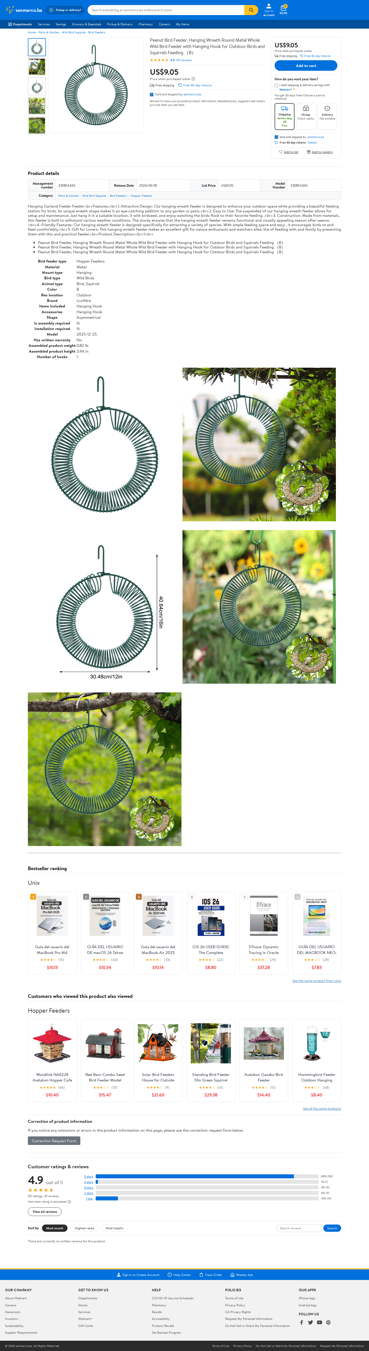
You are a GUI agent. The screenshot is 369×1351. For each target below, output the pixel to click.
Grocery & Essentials (86, 24)
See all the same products (322, 1108)
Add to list (291, 152)
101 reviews (184, 60)
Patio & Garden (49, 32)
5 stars (88, 1176)
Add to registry (322, 152)
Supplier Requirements (21, 1332)
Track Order (213, 1274)
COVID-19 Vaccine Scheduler (173, 1298)
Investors (11, 1318)
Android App (308, 1305)
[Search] (251, 10)
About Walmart (16, 1298)
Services (44, 24)
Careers (164, 24)
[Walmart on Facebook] (301, 1323)
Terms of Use (234, 1298)
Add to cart (306, 65)
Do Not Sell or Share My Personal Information (257, 1325)
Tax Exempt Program (166, 1332)
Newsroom (12, 1312)
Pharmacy (146, 24)
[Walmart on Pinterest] (328, 1323)
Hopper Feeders (141, 196)
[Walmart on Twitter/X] (310, 1323)
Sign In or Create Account (140, 1274)
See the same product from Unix (316, 980)
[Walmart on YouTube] (319, 1323)
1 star (89, 1198)
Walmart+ (85, 1318)
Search (332, 1228)
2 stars (88, 1193)
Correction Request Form (54, 1140)
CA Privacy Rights (238, 1312)
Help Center (182, 1274)
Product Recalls (163, 1325)
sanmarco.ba (192, 94)
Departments (22, 24)
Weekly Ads (244, 1274)
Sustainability (14, 1325)
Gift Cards (85, 1325)
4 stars (88, 1182)
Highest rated (84, 1228)
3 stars (88, 1187)
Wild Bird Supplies (74, 32)
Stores (82, 1305)
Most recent (54, 1228)
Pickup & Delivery (120, 24)
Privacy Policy (235, 1305)
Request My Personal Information (248, 1318)
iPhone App (307, 1298)
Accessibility (161, 1318)
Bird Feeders (96, 32)
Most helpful (114, 1228)
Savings (61, 24)
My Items (182, 24)
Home (32, 32)
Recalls (157, 1312)
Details (312, 142)
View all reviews (45, 1211)
